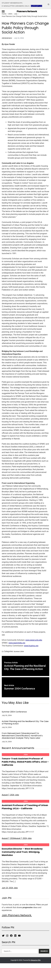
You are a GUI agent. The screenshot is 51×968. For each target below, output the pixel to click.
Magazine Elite (36, 960)
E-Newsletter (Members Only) (16, 6)
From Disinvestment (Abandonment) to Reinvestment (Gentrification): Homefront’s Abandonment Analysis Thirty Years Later (22, 735)
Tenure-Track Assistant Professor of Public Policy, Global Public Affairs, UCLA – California (25, 761)
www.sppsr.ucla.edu (33, 640)
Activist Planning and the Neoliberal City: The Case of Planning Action (25, 722)
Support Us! (36, 6)
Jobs (25, 754)
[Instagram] (7, 935)
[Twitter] (3, 935)
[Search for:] (19, 951)
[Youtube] (19, 935)
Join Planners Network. (17, 915)
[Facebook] (11, 935)
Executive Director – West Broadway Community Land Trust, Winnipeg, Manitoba (22, 852)
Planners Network (27, 11)
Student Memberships (12, 3)
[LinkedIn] (15, 935)
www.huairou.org (31, 646)
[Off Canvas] (3, 11)
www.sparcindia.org (17, 643)
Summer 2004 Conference (14, 712)
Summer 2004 (19, 651)
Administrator (7, 38)
